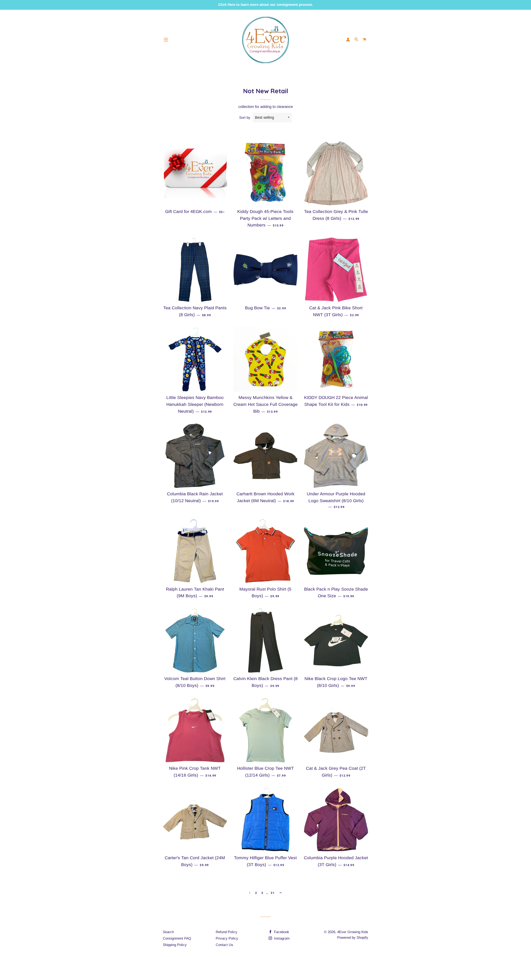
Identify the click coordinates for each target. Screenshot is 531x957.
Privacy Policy (227, 938)
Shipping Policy (175, 945)
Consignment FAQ (177, 938)
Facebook (281, 932)
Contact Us (224, 945)
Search (168, 932)
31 (273, 893)
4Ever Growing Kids (352, 932)
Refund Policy (226, 932)
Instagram (281, 938)
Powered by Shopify (352, 938)
